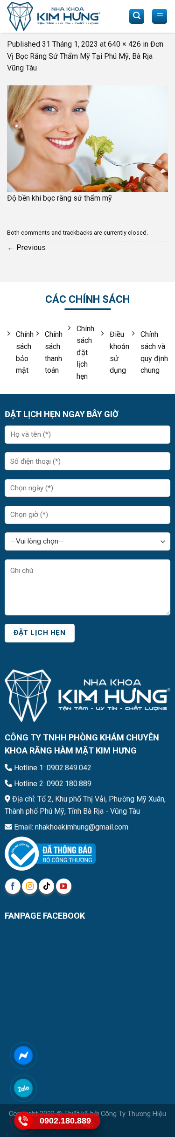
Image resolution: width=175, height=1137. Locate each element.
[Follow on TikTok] (46, 886)
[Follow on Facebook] (13, 886)
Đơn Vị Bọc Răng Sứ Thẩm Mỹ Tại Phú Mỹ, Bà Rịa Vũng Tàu (85, 56)
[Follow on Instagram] (29, 886)
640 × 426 (124, 44)
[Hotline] (23, 1121)
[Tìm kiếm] (136, 16)
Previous (26, 247)
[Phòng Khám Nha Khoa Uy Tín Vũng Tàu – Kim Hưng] (53, 16)
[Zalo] (23, 1088)
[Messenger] (23, 1055)
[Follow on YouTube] (63, 886)
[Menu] (159, 16)
